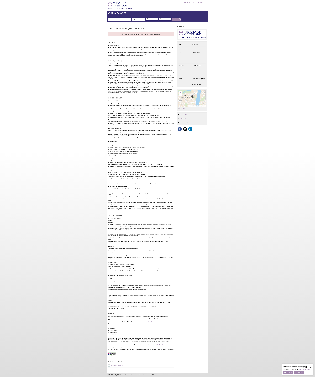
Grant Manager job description (117, 365)
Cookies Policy (151, 375)
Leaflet (190, 106)
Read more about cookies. (304, 369)
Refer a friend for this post (185, 122)
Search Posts (176, 19)
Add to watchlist (183, 114)
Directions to (182, 108)
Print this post (183, 118)
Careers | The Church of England (144, 321)
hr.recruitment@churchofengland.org (158, 344)
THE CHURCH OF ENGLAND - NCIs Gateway (195, 3)
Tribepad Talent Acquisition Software (136, 375)
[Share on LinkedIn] (190, 129)
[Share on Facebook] (180, 129)
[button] (192, 96)
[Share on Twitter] (185, 129)
